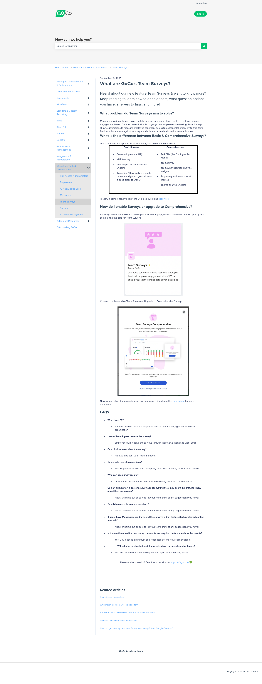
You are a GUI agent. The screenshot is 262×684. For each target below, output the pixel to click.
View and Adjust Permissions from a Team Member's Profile (128, 613)
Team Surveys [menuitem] (67, 202)
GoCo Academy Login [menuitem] (131, 651)
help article (179, 401)
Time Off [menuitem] (61, 127)
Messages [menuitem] (65, 195)
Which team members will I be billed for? (119, 605)
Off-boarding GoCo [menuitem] (67, 227)
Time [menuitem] (59, 120)
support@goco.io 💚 (181, 562)
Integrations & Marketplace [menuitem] (64, 158)
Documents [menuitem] (63, 98)
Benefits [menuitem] (61, 140)
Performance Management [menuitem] (64, 148)
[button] (88, 82)
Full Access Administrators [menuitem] (74, 176)
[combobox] (128, 46)
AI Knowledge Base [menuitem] (70, 189)
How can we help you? (73, 39)
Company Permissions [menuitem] (68, 91)
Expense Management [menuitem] (72, 214)
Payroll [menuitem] (60, 133)
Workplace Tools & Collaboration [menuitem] (66, 168)
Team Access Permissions (112, 597)
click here (163, 199)
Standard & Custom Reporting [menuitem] (67, 112)
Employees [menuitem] (66, 182)
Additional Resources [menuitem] (68, 221)
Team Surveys (120, 67)
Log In (200, 14)
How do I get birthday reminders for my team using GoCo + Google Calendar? (136, 628)
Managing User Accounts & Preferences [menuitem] (70, 83)
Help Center (61, 67)
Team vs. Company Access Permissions (118, 621)
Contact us (201, 3)
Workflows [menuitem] (62, 104)
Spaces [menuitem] (64, 208)
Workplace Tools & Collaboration (90, 67)
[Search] (204, 46)
